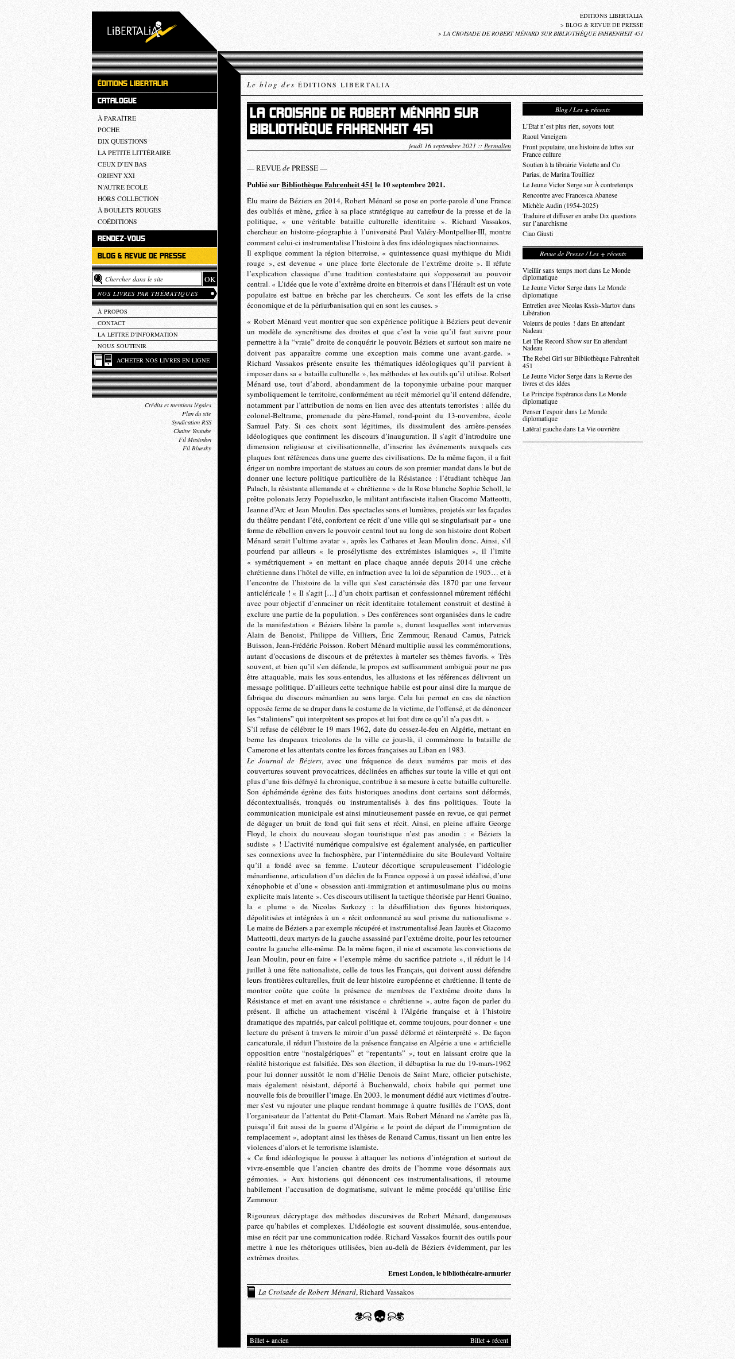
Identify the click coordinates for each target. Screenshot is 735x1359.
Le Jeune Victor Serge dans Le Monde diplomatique (574, 291)
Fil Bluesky (197, 448)
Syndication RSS (191, 422)
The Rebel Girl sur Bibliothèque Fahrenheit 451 (581, 362)
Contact (111, 323)
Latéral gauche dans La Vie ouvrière (571, 428)
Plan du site (196, 414)
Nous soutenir (122, 346)
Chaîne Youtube (192, 431)
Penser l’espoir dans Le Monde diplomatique (565, 415)
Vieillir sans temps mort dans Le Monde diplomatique (576, 274)
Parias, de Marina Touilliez (558, 174)
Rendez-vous (121, 238)
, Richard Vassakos (336, 1292)
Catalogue (117, 100)
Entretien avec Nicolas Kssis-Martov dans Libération (579, 309)
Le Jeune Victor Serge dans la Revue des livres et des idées (578, 380)
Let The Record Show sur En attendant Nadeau (575, 345)
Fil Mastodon (195, 439)
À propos (112, 311)
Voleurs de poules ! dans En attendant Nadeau (574, 327)
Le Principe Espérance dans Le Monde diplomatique (574, 397)
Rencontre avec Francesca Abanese (570, 195)
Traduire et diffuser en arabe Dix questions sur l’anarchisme (580, 219)
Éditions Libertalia (611, 15)
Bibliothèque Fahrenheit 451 (327, 184)
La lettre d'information (138, 334)
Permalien (497, 145)
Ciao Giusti (538, 233)
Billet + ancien (269, 1340)
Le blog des (318, 84)
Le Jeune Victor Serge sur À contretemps (578, 184)
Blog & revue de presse (604, 25)
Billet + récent (489, 1340)
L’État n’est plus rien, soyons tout (568, 126)
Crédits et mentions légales (178, 405)
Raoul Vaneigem (545, 136)
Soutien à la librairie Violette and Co (571, 164)
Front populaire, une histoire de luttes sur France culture (578, 150)
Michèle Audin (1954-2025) (560, 205)
